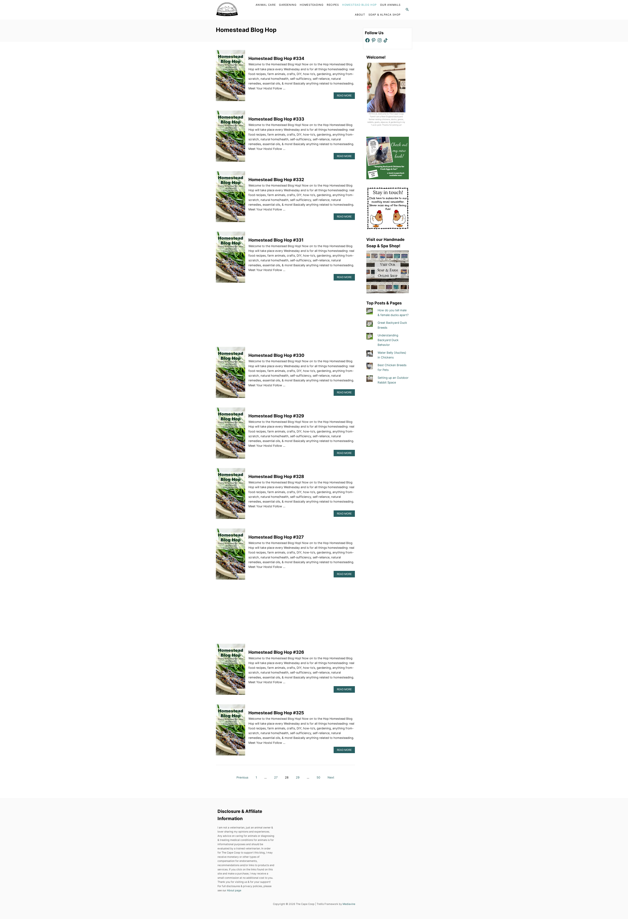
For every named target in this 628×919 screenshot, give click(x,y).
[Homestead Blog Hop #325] (230, 731)
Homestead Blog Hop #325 (276, 712)
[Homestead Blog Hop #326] (230, 671)
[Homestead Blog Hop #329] (230, 434)
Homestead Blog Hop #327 (276, 537)
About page (234, 890)
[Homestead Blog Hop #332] (230, 198)
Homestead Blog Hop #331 (276, 240)
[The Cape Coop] (235, 10)
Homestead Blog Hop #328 (276, 476)
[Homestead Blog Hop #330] (230, 374)
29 (297, 777)
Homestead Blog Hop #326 (276, 652)
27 (276, 777)
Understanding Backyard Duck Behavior (388, 340)
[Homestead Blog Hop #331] (230, 259)
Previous (242, 777)
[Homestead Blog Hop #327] (230, 555)
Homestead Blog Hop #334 (276, 58)
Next (331, 777)
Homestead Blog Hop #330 (276, 355)
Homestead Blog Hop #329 (276, 415)
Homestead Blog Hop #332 (276, 179)
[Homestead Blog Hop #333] (230, 138)
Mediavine (349, 904)
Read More (345, 96)
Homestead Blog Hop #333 (276, 119)
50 (318, 777)
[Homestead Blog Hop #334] (230, 77)
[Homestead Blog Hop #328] (230, 495)
